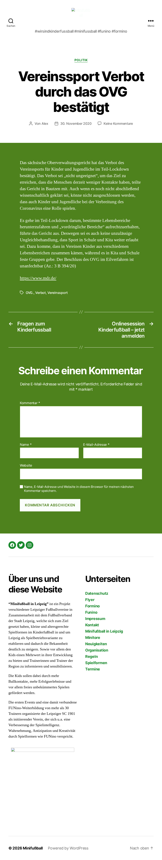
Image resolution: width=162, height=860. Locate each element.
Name (25, 445)
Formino (92, 606)
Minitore (92, 637)
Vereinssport (57, 293)
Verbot (40, 293)
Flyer (89, 599)
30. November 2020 (75, 123)
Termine (92, 669)
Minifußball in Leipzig (104, 631)
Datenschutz (96, 593)
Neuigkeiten (96, 644)
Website (26, 465)
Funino (91, 612)
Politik (81, 60)
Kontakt (92, 625)
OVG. (30, 293)
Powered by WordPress (68, 848)
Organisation (96, 650)
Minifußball (33, 848)
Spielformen (96, 663)
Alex (45, 123)
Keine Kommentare (118, 123)
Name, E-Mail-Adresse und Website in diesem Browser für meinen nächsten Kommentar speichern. (79, 489)
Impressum (95, 618)
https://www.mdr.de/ (38, 278)
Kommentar (30, 403)
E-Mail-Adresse (96, 445)
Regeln (91, 656)
